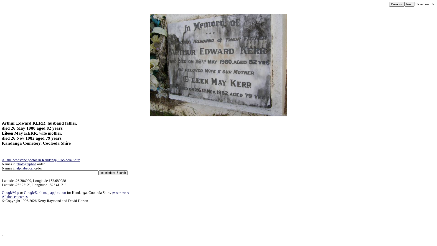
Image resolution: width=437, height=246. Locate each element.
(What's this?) (120, 193)
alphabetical (24, 168)
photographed (26, 164)
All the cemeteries (15, 197)
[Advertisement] (138, 219)
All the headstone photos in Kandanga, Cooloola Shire (41, 160)
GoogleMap (10, 193)
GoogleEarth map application (45, 193)
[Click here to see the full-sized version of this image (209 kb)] (218, 115)
